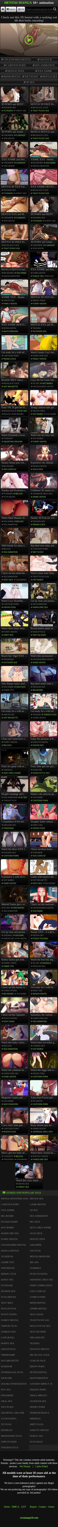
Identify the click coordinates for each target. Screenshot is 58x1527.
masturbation (11, 331)
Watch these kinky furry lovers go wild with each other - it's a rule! (14, 621)
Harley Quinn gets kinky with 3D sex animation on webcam (14, 952)
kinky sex (8, 635)
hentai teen (16, 71)
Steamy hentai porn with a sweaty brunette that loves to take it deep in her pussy (14, 455)
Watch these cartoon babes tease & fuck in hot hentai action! (44, 1145)
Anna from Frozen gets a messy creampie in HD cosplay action (44, 1090)
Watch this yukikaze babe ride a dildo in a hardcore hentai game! (14, 1062)
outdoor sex (39, 331)
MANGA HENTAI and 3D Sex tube (44, 131)
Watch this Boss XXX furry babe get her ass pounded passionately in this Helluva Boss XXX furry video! (14, 841)
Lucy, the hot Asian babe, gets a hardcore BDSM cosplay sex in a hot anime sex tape (44, 372)
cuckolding (9, 1418)
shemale (8, 770)
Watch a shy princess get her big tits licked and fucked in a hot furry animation (44, 786)
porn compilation (41, 1285)
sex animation (45, 65)
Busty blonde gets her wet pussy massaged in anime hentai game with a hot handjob (44, 1117)
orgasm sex (39, 687)
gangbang (21, 580)
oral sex (6, 1401)
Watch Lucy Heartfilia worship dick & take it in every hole (14, 593)
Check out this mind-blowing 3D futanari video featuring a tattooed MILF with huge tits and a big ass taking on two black (14, 565)
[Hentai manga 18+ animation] (3, 9)
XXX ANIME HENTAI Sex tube (44, 186)
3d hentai (22, 938)
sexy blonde (39, 635)
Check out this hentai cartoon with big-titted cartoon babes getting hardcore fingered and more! (14, 979)
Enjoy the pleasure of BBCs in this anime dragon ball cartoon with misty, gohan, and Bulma (44, 731)
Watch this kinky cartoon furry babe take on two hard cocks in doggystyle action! (14, 1035)
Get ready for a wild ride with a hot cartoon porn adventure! (14, 345)
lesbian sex (39, 1046)
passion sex (10, 108)
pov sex (23, 411)
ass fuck (46, 59)
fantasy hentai (40, 1156)
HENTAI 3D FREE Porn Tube (44, 104)
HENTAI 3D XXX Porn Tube (14, 186)
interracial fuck (12, 1372)
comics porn (10, 991)
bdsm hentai (12, 76)
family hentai (10, 304)
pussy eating (10, 1018)
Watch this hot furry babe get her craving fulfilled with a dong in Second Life (44, 427)
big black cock (40, 108)
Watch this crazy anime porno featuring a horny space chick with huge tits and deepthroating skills (29, 1173)
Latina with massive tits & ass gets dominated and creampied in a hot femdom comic (44, 869)
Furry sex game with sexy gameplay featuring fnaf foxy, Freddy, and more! (14, 759)
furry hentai (39, 304)
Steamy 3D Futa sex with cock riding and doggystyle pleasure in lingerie (44, 510)
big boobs (38, 163)
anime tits (9, 690)
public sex (38, 276)
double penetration (14, 1384)
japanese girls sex (43, 494)
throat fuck (50, 715)
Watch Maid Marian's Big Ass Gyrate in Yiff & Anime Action (14, 510)
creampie (8, 135)
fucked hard (9, 1222)
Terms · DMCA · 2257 (15, 1506)
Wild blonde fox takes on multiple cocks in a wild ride (14, 538)
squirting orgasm (13, 442)
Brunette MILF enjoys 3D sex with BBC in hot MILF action (14, 372)
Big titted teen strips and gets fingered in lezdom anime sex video (44, 538)
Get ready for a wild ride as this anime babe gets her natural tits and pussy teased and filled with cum (44, 703)
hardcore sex (40, 356)
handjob (37, 770)
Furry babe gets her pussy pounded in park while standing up (44, 759)
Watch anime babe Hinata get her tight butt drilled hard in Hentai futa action (44, 565)
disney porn (10, 963)
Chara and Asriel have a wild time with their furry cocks (14, 731)
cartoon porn (16, 65)
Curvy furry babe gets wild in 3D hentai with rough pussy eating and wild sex (14, 1117)
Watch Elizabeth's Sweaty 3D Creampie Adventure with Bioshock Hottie (14, 427)
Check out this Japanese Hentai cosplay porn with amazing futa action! (14, 1007)
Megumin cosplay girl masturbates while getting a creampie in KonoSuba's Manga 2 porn (14, 1090)
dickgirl (19, 935)
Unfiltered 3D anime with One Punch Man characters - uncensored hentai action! (44, 483)
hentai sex (50, 76)
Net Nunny (24, 1466)
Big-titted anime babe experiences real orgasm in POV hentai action (44, 676)
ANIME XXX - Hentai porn (44, 159)
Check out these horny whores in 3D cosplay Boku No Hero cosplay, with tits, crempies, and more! (44, 841)
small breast (38, 1395)
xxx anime (45, 71)
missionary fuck (11, 1436)
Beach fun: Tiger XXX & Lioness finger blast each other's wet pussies (14, 648)
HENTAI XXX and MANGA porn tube (14, 214)
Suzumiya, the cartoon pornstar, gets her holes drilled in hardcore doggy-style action (44, 1007)
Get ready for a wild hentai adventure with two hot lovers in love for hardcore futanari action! (44, 979)
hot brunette (11, 387)
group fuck (39, 632)
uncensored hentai (17, 59)
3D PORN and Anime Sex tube (14, 131)
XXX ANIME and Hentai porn (14, 159)
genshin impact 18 (41, 1384)
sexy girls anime (12, 773)
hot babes (47, 383)
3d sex (30, 82)
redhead (6, 1430)
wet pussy (32, 76)
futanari (8, 111)
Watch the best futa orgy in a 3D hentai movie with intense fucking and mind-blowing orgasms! (44, 952)
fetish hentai (38, 1372)
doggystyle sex (41, 773)
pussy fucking (40, 938)
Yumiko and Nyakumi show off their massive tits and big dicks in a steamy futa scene (14, 483)
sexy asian (9, 1021)
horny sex (20, 111)
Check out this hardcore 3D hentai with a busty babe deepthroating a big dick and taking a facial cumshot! (44, 897)
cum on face (37, 1360)
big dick (8, 745)
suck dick (38, 469)
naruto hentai (40, 742)
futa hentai (9, 497)
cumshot (21, 135)
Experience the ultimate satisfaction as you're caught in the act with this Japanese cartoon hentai (44, 455)
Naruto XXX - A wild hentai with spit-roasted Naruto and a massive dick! (44, 924)
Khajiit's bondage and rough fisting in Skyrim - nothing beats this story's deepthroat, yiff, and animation (14, 786)
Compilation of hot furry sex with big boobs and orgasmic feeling (14, 814)
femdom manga (39, 1413)
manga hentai (40, 466)
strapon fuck (9, 1447)
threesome (8, 1355)
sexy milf (8, 580)
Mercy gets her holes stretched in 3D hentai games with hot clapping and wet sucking (14, 1145)
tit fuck (6, 1424)
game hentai (39, 273)
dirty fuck (36, 1424)
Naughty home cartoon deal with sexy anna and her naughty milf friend (44, 814)
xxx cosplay (10, 469)
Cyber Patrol (41, 1466)
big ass (50, 276)
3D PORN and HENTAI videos (14, 104)
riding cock (10, 359)
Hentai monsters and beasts (19, 1198)
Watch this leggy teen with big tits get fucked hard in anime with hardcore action (44, 1062)
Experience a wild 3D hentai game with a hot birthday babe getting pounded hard (14, 869)
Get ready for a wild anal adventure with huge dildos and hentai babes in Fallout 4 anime (14, 703)
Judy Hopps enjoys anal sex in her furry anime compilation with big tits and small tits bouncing (14, 676)
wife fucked (9, 1441)
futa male (36, 1441)
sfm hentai (9, 138)
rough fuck (10, 411)
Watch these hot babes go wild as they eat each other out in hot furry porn (44, 1035)
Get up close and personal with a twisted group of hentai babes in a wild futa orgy (14, 924)
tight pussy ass (41, 111)
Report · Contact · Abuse (42, 1506)
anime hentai (39, 497)
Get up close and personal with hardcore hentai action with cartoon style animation (44, 593)
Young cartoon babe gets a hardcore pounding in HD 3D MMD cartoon (44, 400)
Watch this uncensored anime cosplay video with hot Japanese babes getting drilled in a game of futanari (44, 648)
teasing (37, 328)
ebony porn (39, 300)
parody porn (38, 1389)
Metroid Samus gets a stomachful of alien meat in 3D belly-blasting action (14, 897)
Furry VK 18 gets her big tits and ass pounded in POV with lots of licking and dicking (14, 400)
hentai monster (41, 166)
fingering (9, 659)
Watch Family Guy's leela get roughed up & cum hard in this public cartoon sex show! (44, 345)
